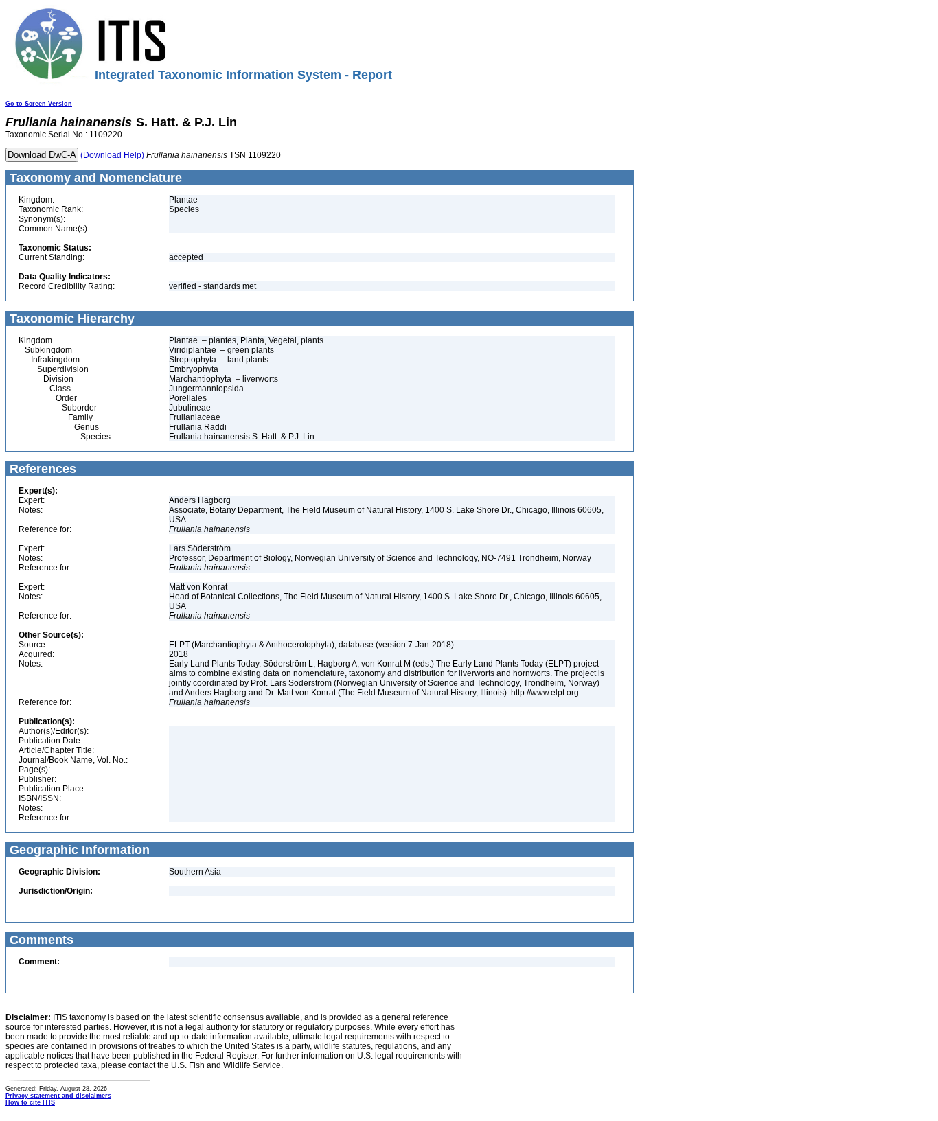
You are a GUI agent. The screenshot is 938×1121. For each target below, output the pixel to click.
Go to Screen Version (38, 103)
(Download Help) (112, 155)
